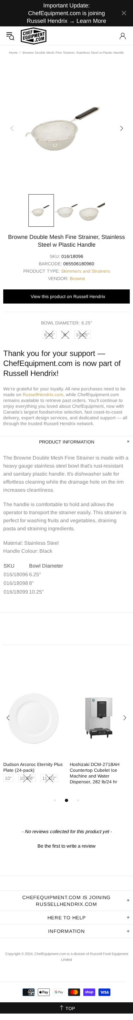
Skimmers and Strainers (85, 271)
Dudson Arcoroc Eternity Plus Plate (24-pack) (33, 767)
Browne (77, 278)
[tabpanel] (33, 738)
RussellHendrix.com (43, 394)
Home (13, 52)
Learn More (91, 21)
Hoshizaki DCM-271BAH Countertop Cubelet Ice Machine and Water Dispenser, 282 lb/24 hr (94, 773)
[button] (66, 845)
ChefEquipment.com (33, 36)
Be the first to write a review (66, 846)
